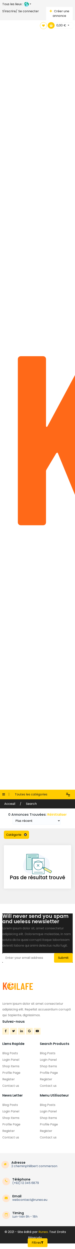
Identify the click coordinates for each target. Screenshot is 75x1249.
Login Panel (10, 1060)
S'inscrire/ (9, 11)
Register (8, 1079)
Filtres (36, 1242)
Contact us (10, 1086)
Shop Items (10, 1066)
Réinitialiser (57, 814)
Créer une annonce (61, 13)
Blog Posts (10, 1053)
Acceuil (10, 804)
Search (31, 804)
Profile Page (11, 1073)
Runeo (43, 1232)
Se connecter (28, 11)
